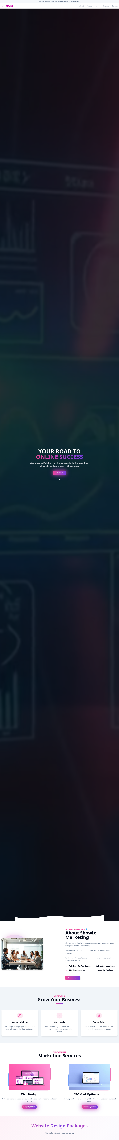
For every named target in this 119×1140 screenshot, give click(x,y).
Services (90, 6)
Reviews (106, 6)
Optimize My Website (89, 1107)
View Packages (72, 978)
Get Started (59, 472)
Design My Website (29, 1107)
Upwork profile (74, 2)
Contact (115, 6)
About (81, 6)
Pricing (97, 6)
